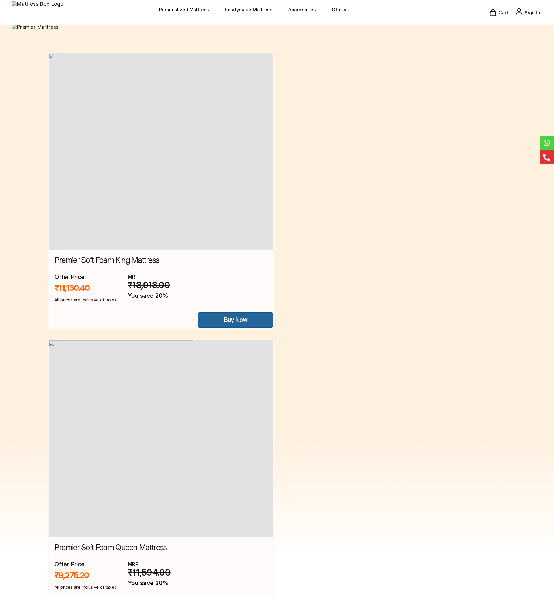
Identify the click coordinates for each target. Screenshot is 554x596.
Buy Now (235, 319)
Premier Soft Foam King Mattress (107, 260)
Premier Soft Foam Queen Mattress (111, 547)
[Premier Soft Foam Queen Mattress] (161, 438)
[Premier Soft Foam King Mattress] (161, 151)
